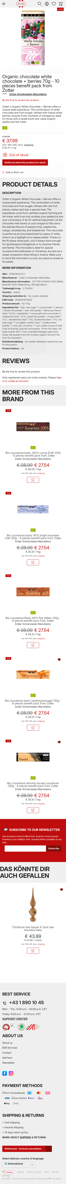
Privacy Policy (34, 1172)
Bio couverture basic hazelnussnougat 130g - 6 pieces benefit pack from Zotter (33, 702)
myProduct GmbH (27, 1178)
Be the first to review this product (20, 100)
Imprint (20, 1172)
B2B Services (9, 1047)
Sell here (7, 1057)
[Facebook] (4, 1073)
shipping (28, 144)
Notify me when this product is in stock (25, 162)
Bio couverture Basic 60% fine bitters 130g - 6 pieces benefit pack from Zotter (33, 619)
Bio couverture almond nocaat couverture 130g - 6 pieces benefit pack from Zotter (33, 784)
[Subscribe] (53, 848)
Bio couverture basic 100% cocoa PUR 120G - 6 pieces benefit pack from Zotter (33, 454)
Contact (6, 1052)
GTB (46, 1172)
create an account (18, 381)
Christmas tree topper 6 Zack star (33, 927)
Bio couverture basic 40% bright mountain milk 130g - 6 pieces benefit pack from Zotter (33, 537)
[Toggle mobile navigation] (3, 4)
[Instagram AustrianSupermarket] (11, 1073)
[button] (39, 3)
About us (7, 1042)
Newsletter (8, 1062)
